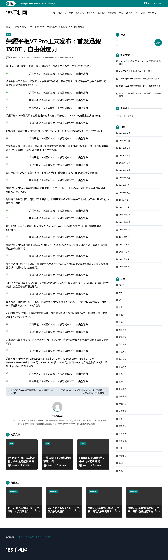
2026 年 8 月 (124, 133)
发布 (46, 57)
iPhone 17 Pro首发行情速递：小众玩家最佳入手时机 (140, 62)
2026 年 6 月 (124, 148)
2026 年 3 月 (124, 170)
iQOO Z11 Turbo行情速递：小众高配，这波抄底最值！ (140, 94)
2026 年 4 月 (124, 163)
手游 (121, 13)
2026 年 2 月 (124, 177)
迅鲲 (66, 57)
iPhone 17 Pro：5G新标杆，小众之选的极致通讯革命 (21, 461)
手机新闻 (123, 359)
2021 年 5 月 (124, 266)
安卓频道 (90, 13)
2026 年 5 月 (124, 155)
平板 (51, 57)
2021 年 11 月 (124, 222)
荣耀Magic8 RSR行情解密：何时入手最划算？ (139, 78)
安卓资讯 (123, 344)
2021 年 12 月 (124, 214)
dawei (59, 416)
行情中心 (123, 455)
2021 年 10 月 (125, 229)
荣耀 (61, 57)
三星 (121, 307)
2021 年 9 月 (124, 237)
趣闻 (143, 13)
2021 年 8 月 (124, 244)
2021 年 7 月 (124, 252)
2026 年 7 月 (124, 140)
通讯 (8, 34)
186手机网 (29, 536)
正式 (56, 57)
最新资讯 (123, 411)
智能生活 (152, 13)
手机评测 (123, 366)
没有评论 (36, 57)
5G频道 (129, 13)
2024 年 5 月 (124, 200)
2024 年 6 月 (124, 192)
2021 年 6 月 (124, 259)
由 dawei (14, 57)
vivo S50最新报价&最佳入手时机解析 (135, 71)
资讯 (60, 13)
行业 (121, 448)
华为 (121, 322)
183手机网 (16, 12)
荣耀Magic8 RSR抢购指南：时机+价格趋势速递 (139, 86)
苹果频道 (101, 13)
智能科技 (123, 404)
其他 (121, 315)
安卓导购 (123, 329)
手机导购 (123, 352)
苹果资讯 (123, 441)
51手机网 (37, 536)
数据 (121, 381)
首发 (71, 57)
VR (137, 13)
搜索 (122, 34)
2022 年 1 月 (124, 207)
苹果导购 (123, 426)
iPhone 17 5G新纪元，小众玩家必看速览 (92, 459)
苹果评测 (123, 433)
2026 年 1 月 (124, 185)
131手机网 (46, 536)
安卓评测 (123, 337)
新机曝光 (80, 13)
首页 (53, 13)
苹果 (121, 418)
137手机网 (20, 536)
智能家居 (112, 13)
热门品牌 (69, 13)
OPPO (121, 285)
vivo (120, 292)
